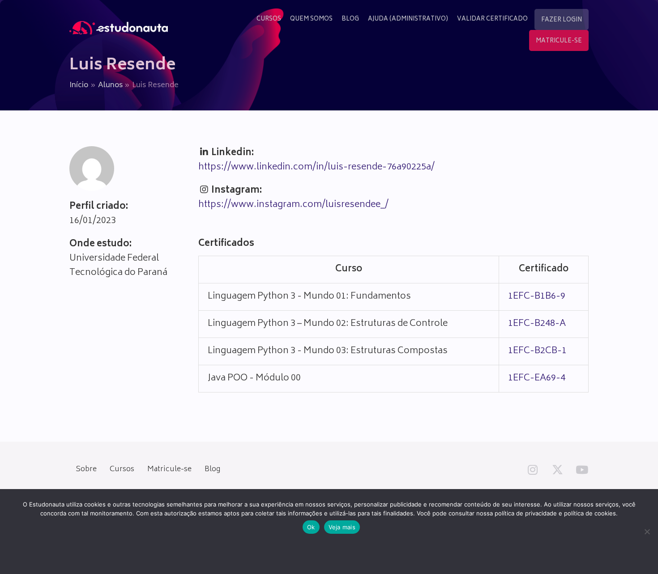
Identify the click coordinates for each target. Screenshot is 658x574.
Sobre (86, 469)
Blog (212, 469)
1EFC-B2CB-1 (537, 351)
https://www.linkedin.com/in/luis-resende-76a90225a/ (316, 167)
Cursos (122, 469)
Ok (311, 527)
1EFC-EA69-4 (536, 378)
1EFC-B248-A (537, 324)
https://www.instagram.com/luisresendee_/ (293, 205)
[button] (532, 469)
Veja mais (342, 527)
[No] (646, 531)
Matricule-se (169, 469)
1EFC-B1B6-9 (536, 296)
